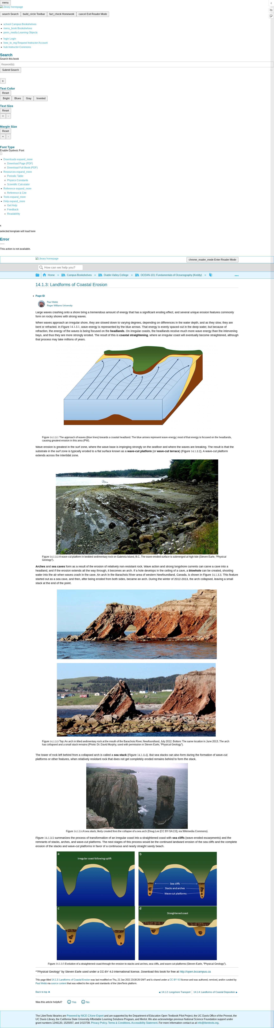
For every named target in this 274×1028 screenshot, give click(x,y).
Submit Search (10, 70)
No (87, 1002)
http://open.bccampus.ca (195, 971)
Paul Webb (52, 302)
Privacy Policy (99, 1022)
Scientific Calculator (18, 184)
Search (41, 267)
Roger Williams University (59, 305)
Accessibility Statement (144, 1022)
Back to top (41, 992)
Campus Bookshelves (79, 275)
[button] (12, 209)
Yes (74, 1002)
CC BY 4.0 (175, 979)
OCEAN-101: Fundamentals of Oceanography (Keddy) (171, 275)
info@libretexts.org (208, 1022)
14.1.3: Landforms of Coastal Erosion (71, 979)
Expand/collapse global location (236, 274)
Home (51, 275)
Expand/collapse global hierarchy (39, 275)
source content (58, 983)
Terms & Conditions (119, 1022)
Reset (5, 93)
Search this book (9, 58)
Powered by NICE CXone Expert (85, 1015)
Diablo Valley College (116, 275)
